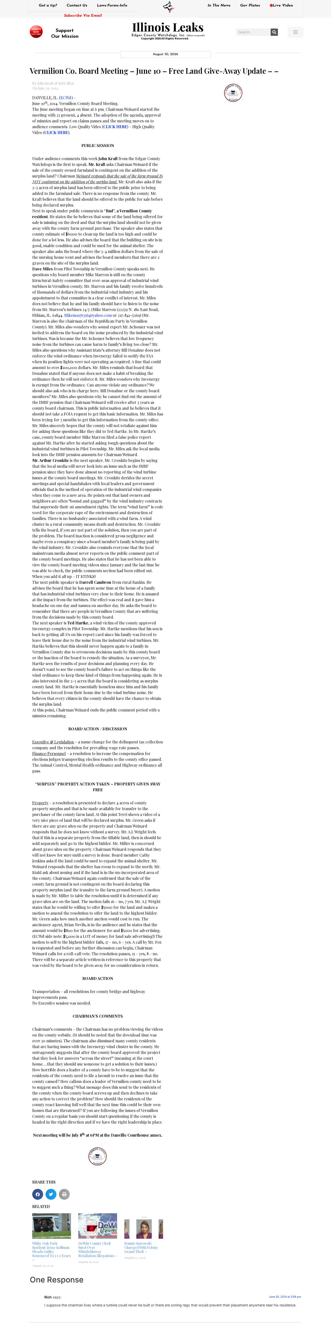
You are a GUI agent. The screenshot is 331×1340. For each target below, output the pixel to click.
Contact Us (77, 5)
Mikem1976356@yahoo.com (88, 315)
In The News (219, 5)
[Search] (274, 32)
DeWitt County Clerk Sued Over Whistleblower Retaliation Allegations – (97, 1249)
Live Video (283, 5)
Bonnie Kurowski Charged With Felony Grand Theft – (141, 1247)
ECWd (66, 97)
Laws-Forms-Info (112, 5)
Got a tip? (48, 5)
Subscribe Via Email (83, 16)
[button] (37, 1194)
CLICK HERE (115, 126)
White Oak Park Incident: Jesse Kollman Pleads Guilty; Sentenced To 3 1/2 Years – (51, 1251)
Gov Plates (250, 5)
